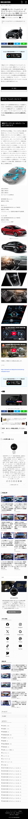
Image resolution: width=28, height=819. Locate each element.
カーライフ (6, 759)
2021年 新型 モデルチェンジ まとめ (12, 780)
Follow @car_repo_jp (10, 401)
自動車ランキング (8, 737)
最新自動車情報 (6, 2)
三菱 (3, 17)
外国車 (6, 728)
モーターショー (7, 762)
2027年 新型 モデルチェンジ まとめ (12, 798)
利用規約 (20, 811)
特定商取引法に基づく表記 (10, 813)
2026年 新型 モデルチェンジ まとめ (12, 795)
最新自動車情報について (14, 612)
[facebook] (9, 481)
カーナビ (6, 753)
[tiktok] (16, 481)
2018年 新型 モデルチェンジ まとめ (12, 771)
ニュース (6, 756)
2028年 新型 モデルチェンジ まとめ (12, 801)
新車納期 (6, 731)
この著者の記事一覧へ (14, 484)
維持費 (5, 741)
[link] (7, 481)
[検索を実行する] (25, 432)
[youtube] (21, 481)
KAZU (14, 452)
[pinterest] (19, 481)
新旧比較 (6, 747)
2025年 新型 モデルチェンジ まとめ (12, 792)
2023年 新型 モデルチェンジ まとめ (12, 786)
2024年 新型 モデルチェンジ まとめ (12, 789)
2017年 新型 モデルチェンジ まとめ (12, 768)
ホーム (7, 811)
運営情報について (19, 813)
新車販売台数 (7, 734)
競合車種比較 (7, 744)
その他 (5, 765)
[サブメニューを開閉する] (25, 726)
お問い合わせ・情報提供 (14, 814)
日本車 (6, 725)
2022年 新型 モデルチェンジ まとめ (12, 783)
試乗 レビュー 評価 (8, 750)
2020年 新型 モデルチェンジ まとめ (12, 777)
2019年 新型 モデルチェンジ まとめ (12, 774)
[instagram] (14, 481)
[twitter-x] (12, 481)
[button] (4, 44)
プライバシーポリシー (14, 811)
